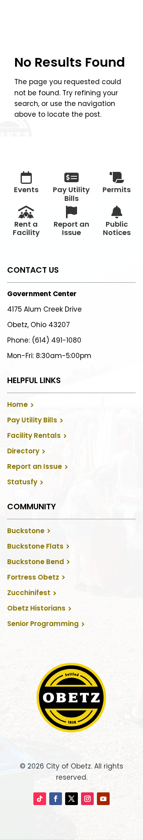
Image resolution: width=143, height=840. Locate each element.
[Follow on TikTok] (39, 798)
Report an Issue (34, 466)
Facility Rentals (34, 435)
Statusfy (22, 482)
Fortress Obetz (33, 577)
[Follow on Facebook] (55, 798)
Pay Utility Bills (32, 420)
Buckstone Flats (35, 546)
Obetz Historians (36, 608)
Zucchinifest (28, 592)
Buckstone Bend (35, 561)
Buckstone (25, 531)
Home (17, 404)
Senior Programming (43, 623)
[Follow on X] (71, 798)
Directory (23, 451)
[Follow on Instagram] (87, 798)
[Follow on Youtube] (103, 798)
